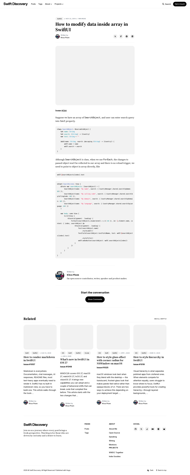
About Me (113, 429)
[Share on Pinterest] (126, 36)
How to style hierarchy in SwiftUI (148, 358)
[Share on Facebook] (121, 36)
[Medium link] (153, 429)
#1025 (105, 367)
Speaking (113, 437)
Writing (112, 441)
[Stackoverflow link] (147, 429)
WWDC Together (116, 452)
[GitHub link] (135, 429)
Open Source (114, 433)
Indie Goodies (115, 456)
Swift (27, 353)
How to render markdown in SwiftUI (39, 358)
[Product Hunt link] (158, 429)
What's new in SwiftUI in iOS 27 (74, 361)
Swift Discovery (16, 4)
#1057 (32, 364)
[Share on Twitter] (115, 36)
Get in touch (180, 4)
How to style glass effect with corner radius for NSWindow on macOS (111, 360)
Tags (40, 4)
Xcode (87, 353)
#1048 (69, 366)
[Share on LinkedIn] (132, 36)
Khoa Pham (65, 37)
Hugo (68, 470)
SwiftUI (59, 19)
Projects (58, 4)
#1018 (142, 364)
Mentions (113, 445)
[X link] (141, 429)
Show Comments (95, 299)
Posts (33, 4)
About (47, 4)
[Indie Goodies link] (164, 429)
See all (160, 319)
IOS (63, 353)
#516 (64, 110)
